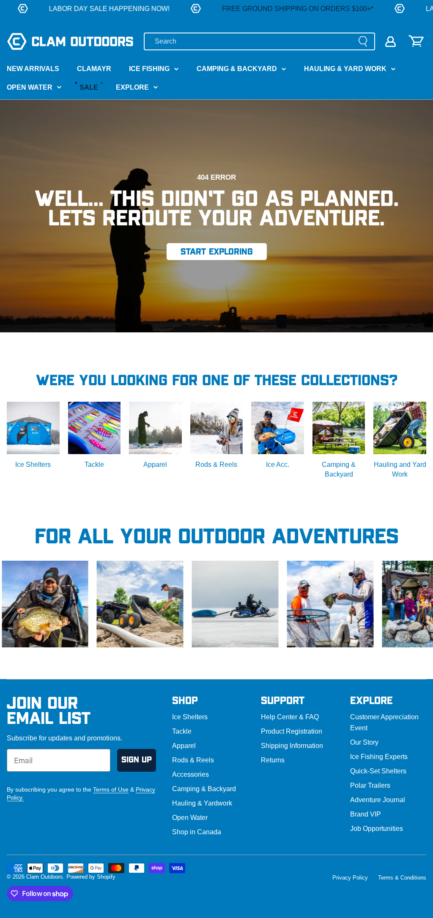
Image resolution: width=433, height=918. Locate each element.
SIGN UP (136, 760)
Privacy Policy (350, 877)
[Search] (362, 41)
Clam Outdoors (44, 877)
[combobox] (259, 41)
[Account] (390, 41)
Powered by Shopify (90, 877)
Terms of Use (111, 789)
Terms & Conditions (402, 877)
